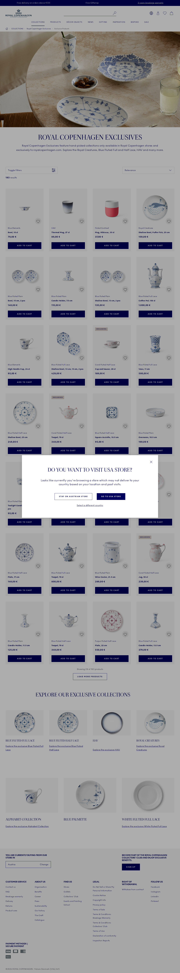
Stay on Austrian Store (73, 496)
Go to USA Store (111, 496)
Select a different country (90, 505)
